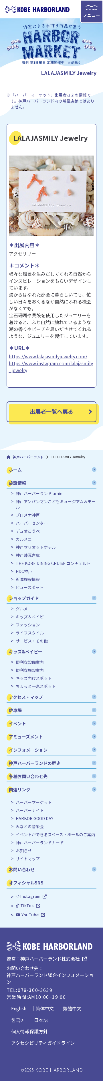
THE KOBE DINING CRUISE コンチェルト (53, 563)
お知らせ (24, 850)
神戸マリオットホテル (36, 547)
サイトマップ (28, 858)
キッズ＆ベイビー (32, 617)
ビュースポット (29, 587)
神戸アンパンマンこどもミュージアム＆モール (56, 504)
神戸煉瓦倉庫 (28, 555)
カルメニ (24, 539)
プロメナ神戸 (28, 515)
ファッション (28, 625)
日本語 (41, 1019)
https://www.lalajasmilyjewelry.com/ (48, 356)
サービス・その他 (32, 641)
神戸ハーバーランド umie (39, 493)
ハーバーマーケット (34, 802)
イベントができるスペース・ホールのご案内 (55, 834)
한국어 (18, 1019)
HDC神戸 (24, 571)
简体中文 (44, 1008)
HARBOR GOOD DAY (34, 818)
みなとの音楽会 (30, 826)
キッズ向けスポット (34, 678)
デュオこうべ (28, 531)
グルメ (22, 608)
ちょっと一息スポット (36, 686)
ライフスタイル (30, 633)
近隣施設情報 (28, 579)
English (18, 1008)
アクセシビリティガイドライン (43, 1042)
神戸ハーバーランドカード (40, 842)
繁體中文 (72, 1008)
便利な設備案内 (30, 662)
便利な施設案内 (30, 670)
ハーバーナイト (30, 810)
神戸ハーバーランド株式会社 (50, 958)
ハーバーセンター (32, 523)
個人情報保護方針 (29, 1031)
